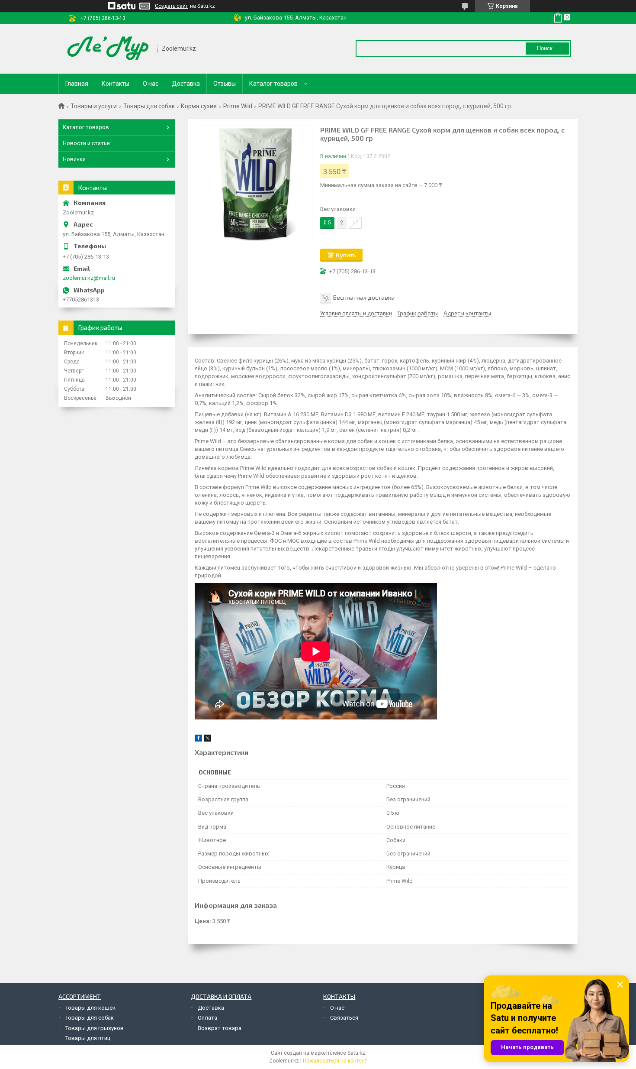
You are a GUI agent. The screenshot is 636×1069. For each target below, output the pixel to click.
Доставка (186, 83)
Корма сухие (199, 106)
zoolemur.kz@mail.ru (89, 278)
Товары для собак (149, 106)
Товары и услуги (94, 106)
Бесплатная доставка (364, 297)
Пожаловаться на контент (335, 1061)
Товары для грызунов (94, 1028)
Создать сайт (171, 6)
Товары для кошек (90, 1007)
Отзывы (224, 83)
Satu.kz (356, 1053)
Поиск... (547, 48)
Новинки (74, 159)
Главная (76, 83)
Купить (346, 255)
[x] (207, 739)
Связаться (344, 1017)
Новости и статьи (86, 143)
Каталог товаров (273, 83)
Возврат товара (219, 1028)
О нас (150, 83)
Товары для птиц (87, 1038)
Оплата (207, 1017)
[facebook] (198, 739)
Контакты (115, 83)
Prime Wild (237, 106)
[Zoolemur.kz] (108, 48)
